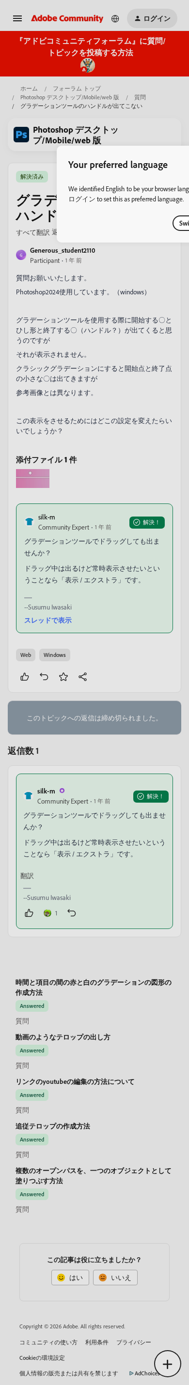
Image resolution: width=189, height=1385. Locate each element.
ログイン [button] (81, 199)
